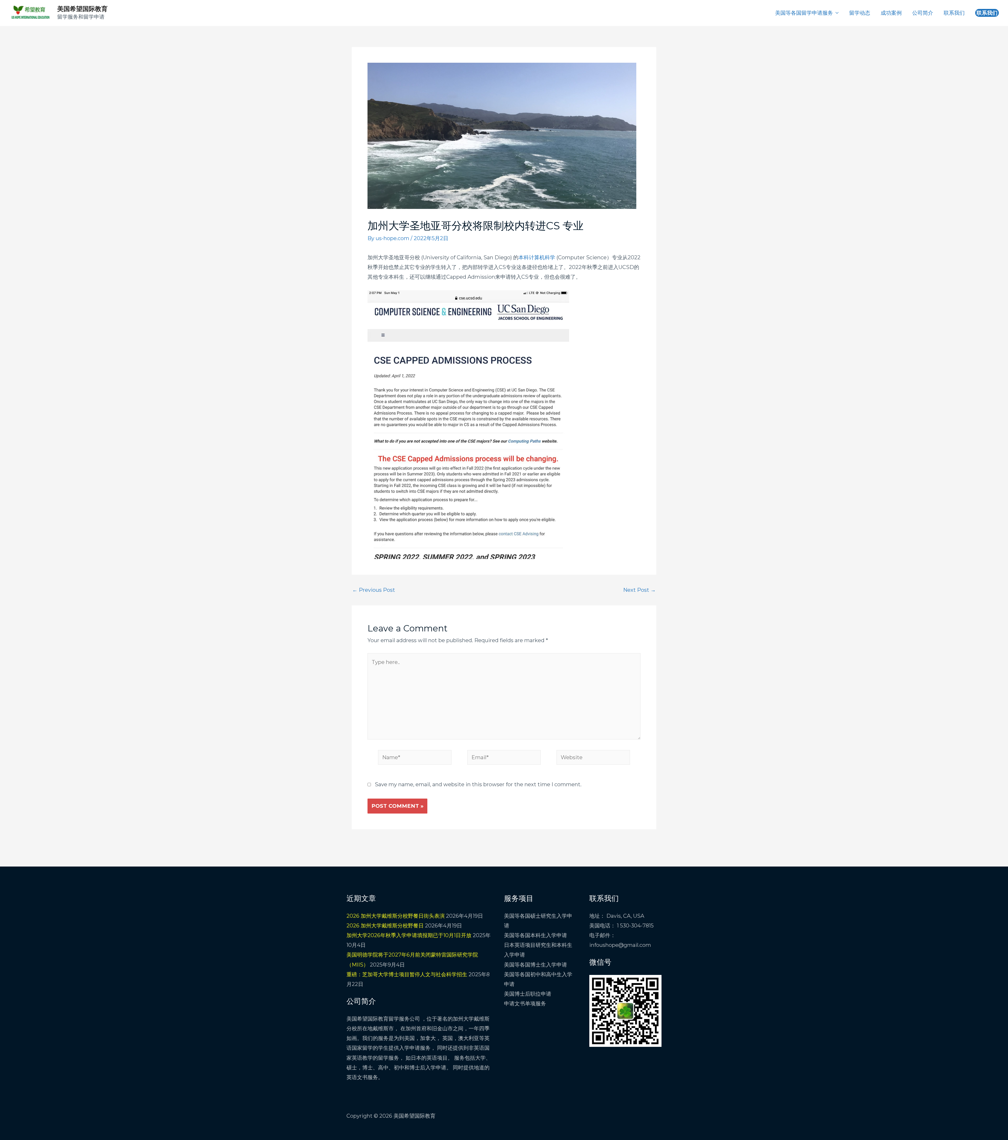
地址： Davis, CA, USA (616, 916)
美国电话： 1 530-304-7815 (621, 925)
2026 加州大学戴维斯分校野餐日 (385, 925)
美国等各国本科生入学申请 (535, 935)
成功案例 (891, 13)
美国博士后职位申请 (527, 994)
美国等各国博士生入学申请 (535, 965)
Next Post (639, 590)
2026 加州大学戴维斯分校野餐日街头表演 (395, 916)
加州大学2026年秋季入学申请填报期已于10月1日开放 (408, 935)
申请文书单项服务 (525, 1003)
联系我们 (954, 13)
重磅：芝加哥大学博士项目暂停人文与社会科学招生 (406, 974)
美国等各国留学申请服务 (804, 13)
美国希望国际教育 (82, 9)
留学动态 (859, 13)
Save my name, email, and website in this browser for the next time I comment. (478, 784)
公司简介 (922, 13)
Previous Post (373, 590)
